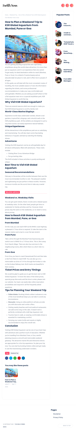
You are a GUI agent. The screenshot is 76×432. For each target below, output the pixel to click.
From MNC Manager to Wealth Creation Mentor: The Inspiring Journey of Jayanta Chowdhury (68, 80)
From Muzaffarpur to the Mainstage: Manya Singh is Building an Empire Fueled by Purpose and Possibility (69, 52)
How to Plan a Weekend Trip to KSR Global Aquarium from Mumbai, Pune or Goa (11, 381)
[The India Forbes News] (10, 5)
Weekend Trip (13, 15)
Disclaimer (57, 414)
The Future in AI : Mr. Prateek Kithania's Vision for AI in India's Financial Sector (68, 25)
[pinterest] (19, 358)
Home (6, 15)
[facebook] (6, 358)
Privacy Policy (58, 417)
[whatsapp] (15, 358)
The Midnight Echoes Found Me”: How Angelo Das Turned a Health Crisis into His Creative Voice (67, 62)
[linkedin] (23, 358)
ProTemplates (12, 427)
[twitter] (10, 358)
